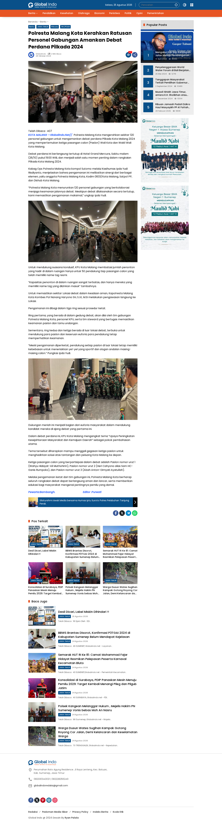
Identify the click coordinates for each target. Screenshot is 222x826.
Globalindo (41, 54)
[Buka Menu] (192, 5)
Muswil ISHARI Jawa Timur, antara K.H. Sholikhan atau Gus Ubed (171, 93)
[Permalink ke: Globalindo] (32, 55)
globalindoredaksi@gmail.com (51, 785)
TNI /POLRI (65, 26)
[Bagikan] (134, 55)
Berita (31, 26)
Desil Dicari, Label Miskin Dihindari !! (42, 552)
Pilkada (54, 26)
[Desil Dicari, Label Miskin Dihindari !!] (45, 537)
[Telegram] (128, 513)
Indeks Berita (100, 811)
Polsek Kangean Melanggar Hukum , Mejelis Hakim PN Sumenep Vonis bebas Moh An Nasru (81, 590)
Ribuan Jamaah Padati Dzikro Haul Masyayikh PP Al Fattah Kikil (172, 106)
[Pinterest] (43, 800)
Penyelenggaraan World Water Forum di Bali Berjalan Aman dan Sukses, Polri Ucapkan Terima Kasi (172, 69)
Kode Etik (118, 811)
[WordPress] (49, 800)
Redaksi (33, 811)
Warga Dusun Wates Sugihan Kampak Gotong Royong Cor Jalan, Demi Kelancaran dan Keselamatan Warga (120, 590)
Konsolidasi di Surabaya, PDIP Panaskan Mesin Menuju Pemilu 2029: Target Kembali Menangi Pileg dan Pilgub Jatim (45, 590)
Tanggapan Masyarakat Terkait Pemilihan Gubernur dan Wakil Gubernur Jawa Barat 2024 (171, 81)
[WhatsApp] (134, 513)
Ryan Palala (72, 817)
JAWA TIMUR (42, 26)
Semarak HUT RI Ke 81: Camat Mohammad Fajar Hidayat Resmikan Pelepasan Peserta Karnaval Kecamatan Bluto (120, 554)
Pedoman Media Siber (55, 811)
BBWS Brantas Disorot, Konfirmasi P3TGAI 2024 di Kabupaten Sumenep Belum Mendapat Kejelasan (81, 554)
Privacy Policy (80, 811)
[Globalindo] (47, 3)
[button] (176, 4)
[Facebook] (115, 513)
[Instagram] (55, 800)
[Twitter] (122, 513)
